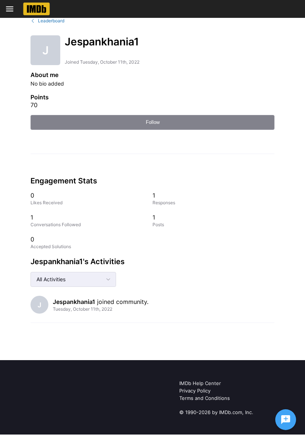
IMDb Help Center (200, 383)
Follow (153, 122)
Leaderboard (51, 20)
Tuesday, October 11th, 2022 (82, 309)
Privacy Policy (195, 391)
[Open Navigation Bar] (12, 9)
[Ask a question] (285, 419)
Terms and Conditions (204, 398)
